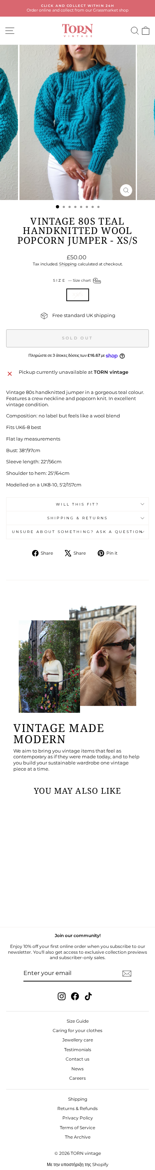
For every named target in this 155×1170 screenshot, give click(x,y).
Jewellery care (77, 1040)
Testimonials (77, 1049)
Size (72, 280)
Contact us (77, 1059)
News (77, 1068)
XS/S (77, 294)
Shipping (68, 263)
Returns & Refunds (77, 1108)
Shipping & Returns (77, 518)
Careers (77, 1078)
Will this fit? (77, 504)
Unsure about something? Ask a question (77, 531)
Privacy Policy (77, 1118)
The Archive (77, 1137)
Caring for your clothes (77, 1030)
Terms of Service (77, 1127)
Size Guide (78, 1021)
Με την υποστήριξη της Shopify (77, 1164)
